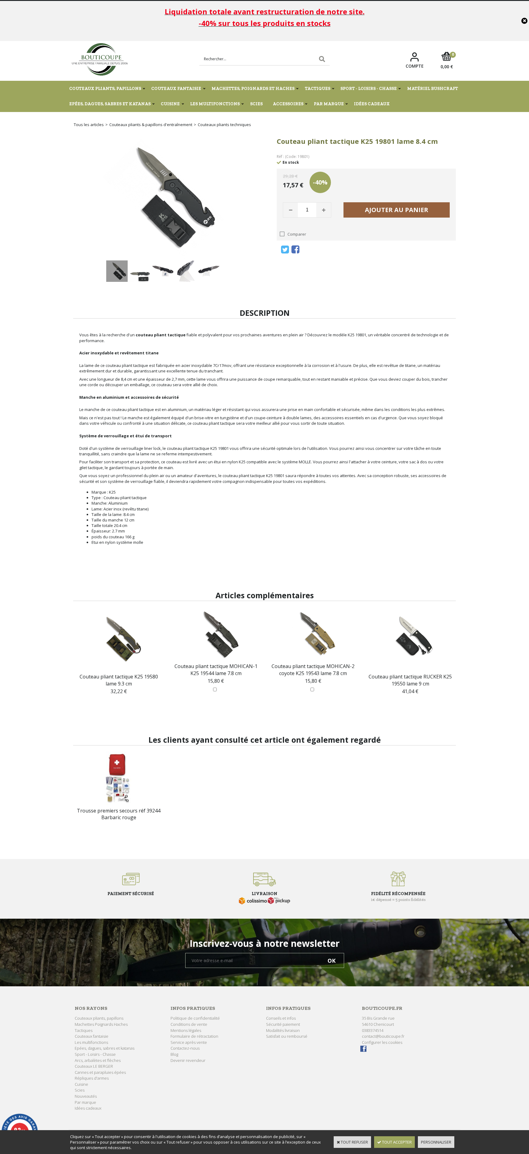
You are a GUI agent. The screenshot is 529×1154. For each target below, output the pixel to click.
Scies (256, 103)
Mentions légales (186, 1030)
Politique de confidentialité (195, 1018)
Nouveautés (86, 1096)
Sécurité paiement (283, 1024)
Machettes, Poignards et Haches (253, 88)
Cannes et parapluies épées (100, 1072)
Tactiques (317, 88)
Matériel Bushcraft (432, 88)
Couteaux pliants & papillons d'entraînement (150, 124)
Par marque (329, 103)
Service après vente (189, 1042)
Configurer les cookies (382, 1042)
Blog (174, 1054)
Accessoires (288, 103)
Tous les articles (89, 124)
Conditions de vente (189, 1024)
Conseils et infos (281, 1018)
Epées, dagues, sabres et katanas (110, 103)
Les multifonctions (215, 103)
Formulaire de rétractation (194, 1036)
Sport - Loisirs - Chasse (368, 88)
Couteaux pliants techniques (224, 124)
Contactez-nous (185, 1048)
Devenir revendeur (188, 1060)
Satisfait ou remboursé (286, 1036)
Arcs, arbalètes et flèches (98, 1060)
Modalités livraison (283, 1030)
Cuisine (170, 103)
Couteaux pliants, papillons (105, 88)
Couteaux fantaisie (176, 88)
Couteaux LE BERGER (94, 1066)
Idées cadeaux (372, 103)
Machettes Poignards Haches (101, 1024)
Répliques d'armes (92, 1078)
